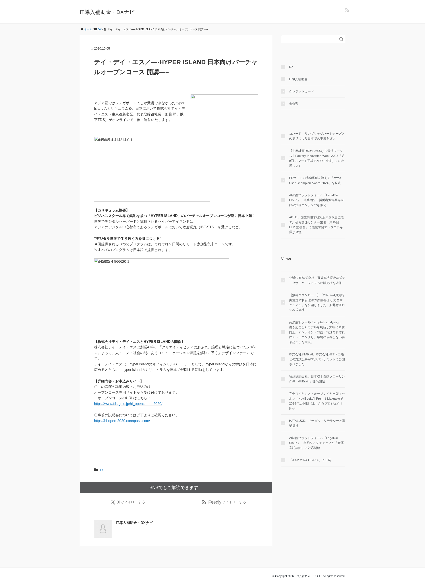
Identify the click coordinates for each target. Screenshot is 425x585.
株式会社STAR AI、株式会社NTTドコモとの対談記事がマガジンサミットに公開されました (317, 359)
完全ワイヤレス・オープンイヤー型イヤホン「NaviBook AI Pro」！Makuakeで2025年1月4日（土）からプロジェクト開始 (317, 401)
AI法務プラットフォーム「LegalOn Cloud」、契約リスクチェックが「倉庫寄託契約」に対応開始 (316, 443)
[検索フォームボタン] (341, 39)
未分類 (293, 103)
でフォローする (131, 502)
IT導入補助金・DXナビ (107, 12)
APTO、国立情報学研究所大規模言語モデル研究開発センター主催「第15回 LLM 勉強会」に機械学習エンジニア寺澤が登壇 (316, 224)
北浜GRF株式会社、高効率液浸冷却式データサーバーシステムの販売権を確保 (317, 280)
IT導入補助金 (298, 79)
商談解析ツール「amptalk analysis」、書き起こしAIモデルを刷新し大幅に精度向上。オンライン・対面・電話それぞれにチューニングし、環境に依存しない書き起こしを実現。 (317, 332)
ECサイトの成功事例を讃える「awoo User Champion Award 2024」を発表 (315, 180)
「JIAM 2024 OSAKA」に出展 (310, 460)
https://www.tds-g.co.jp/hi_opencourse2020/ (128, 404)
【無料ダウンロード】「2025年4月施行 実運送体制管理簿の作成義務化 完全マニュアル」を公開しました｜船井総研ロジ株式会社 (317, 302)
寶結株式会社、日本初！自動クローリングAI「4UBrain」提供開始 (317, 379)
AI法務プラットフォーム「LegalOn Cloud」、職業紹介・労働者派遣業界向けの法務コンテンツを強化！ (316, 200)
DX (101, 470)
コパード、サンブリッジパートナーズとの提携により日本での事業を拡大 (317, 136)
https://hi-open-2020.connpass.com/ (122, 421)
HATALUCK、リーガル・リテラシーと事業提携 (317, 423)
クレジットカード (301, 91)
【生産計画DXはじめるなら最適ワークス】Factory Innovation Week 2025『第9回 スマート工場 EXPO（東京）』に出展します (316, 158)
